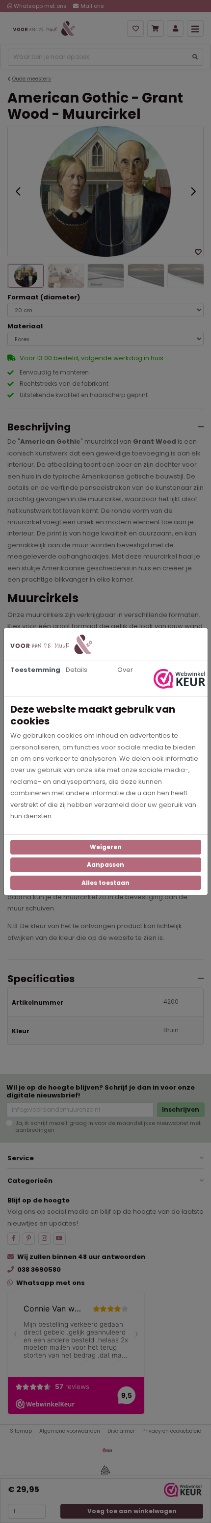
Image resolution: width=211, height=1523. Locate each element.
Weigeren (106, 847)
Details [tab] (76, 669)
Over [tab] (125, 669)
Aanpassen (105, 864)
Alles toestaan (105, 883)
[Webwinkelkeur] (181, 679)
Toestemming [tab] (31, 669)
